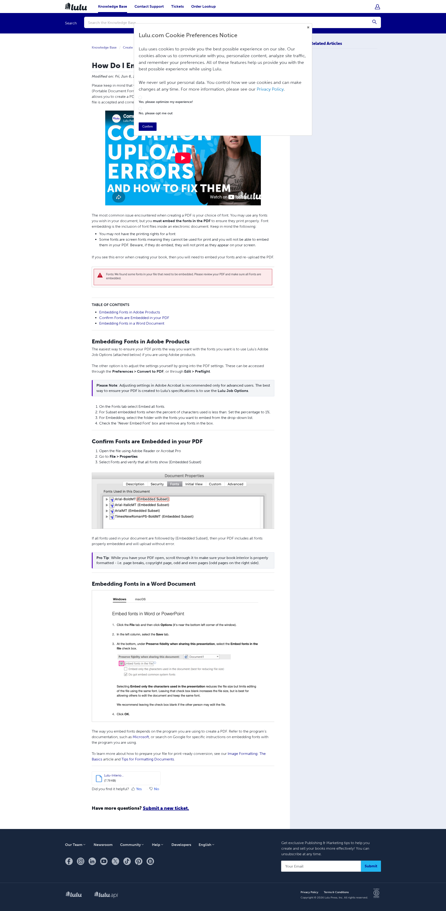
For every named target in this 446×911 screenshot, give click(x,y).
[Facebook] (69, 861)
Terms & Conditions (336, 892)
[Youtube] (104, 861)
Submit (371, 866)
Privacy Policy (309, 892)
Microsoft (141, 737)
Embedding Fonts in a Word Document (132, 323)
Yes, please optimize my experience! (166, 102)
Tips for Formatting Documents (147, 759)
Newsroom (103, 844)
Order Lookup (203, 6)
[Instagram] (81, 861)
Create (128, 47)
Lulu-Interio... (114, 775)
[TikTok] (127, 861)
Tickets (177, 6)
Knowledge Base (112, 6)
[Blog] (150, 861)
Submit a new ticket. (166, 808)
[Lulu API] (106, 895)
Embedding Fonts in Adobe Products (129, 312)
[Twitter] (115, 861)
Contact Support (149, 6)
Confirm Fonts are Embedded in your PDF (134, 318)
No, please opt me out (156, 113)
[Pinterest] (139, 861)
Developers (181, 844)
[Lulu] (73, 895)
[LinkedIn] (92, 861)
